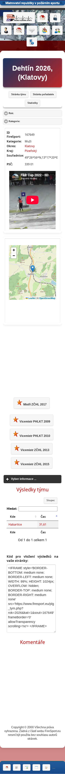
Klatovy (30, 146)
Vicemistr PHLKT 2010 (34, 435)
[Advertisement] (32, 360)
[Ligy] (17, 767)
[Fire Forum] (57, 30)
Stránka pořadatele (43, 94)
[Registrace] (6, 30)
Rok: (25, 113)
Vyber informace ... (36, 478)
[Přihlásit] (55, 18)
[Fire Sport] (19, 17)
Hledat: (12, 509)
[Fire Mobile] (32, 42)
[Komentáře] (32, 30)
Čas (43, 517)
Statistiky (32, 103)
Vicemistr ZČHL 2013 (34, 450)
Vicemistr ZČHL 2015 (34, 464)
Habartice (15, 524)
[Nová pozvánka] (27, 767)
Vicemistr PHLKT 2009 (34, 421)
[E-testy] (44, 30)
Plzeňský (31, 151)
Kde (12, 517)
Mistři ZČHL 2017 (35, 404)
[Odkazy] (19, 30)
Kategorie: (28, 121)
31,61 (42, 524)
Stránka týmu (18, 94)
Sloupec (50, 500)
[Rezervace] (46, 767)
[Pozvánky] (36, 767)
